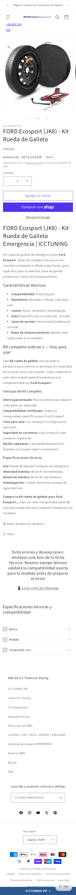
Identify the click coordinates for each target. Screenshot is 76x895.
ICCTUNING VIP (18, 689)
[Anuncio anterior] (7, 5)
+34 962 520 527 (13, 27)
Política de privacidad (57, 873)
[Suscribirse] (60, 797)
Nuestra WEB (16, 753)
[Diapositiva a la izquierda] (29, 118)
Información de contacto (40, 886)
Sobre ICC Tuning (19, 698)
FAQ (10, 771)
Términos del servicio (21, 880)
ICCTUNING (34, 868)
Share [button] (11, 534)
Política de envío (45, 880)
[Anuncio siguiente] (68, 5)
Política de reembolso (30, 873)
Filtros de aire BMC (20, 725)
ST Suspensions (18, 707)
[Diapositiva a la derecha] (47, 118)
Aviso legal (64, 880)
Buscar (12, 762)
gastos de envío (34, 162)
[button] (38, 891)
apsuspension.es (19, 716)
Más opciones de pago (38, 216)
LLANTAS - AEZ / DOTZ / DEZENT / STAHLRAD (36, 735)
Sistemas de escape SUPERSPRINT (30, 744)
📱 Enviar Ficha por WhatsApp (38, 588)
